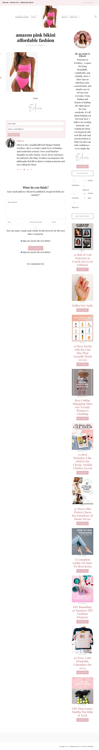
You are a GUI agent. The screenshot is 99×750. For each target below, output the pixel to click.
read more (82, 166)
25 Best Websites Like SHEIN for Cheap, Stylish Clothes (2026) (82, 461)
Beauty (64, 16)
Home (82, 505)
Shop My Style (14, 2)
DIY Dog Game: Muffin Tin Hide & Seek (82, 712)
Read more (82, 269)
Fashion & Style (82, 397)
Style (34, 16)
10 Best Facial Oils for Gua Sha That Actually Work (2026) (82, 353)
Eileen (20, 140)
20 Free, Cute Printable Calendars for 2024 (82, 663)
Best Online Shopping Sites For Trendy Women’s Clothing (83, 407)
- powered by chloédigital (86, 746)
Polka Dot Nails (82, 305)
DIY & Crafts (82, 556)
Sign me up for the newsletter (36, 240)
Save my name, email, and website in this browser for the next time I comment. (35, 232)
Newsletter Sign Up (26, 2)
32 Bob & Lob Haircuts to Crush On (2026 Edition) (82, 260)
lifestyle (73, 16)
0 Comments (41, 45)
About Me (5, 2)
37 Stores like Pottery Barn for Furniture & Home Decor (82, 514)
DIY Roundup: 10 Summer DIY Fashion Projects (82, 612)
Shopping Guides (22, 16)
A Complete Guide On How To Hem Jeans (82, 563)
